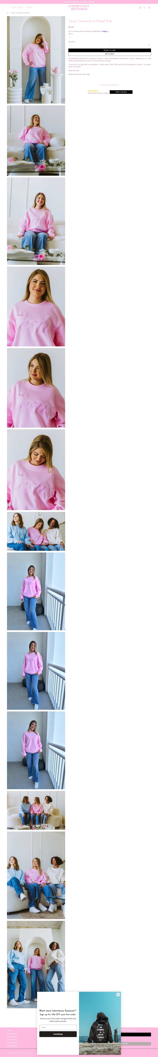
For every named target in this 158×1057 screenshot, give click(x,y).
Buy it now (109, 54)
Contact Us (11, 1034)
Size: (70, 34)
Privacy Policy (12, 1040)
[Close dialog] (118, 994)
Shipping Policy (12, 1046)
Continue (58, 1034)
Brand (30, 7)
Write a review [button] (121, 92)
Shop (21, 7)
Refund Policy (12, 1037)
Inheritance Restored (24, 1053)
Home (14, 7)
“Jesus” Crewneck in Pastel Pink (20, 13)
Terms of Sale (12, 1043)
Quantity (71, 42)
